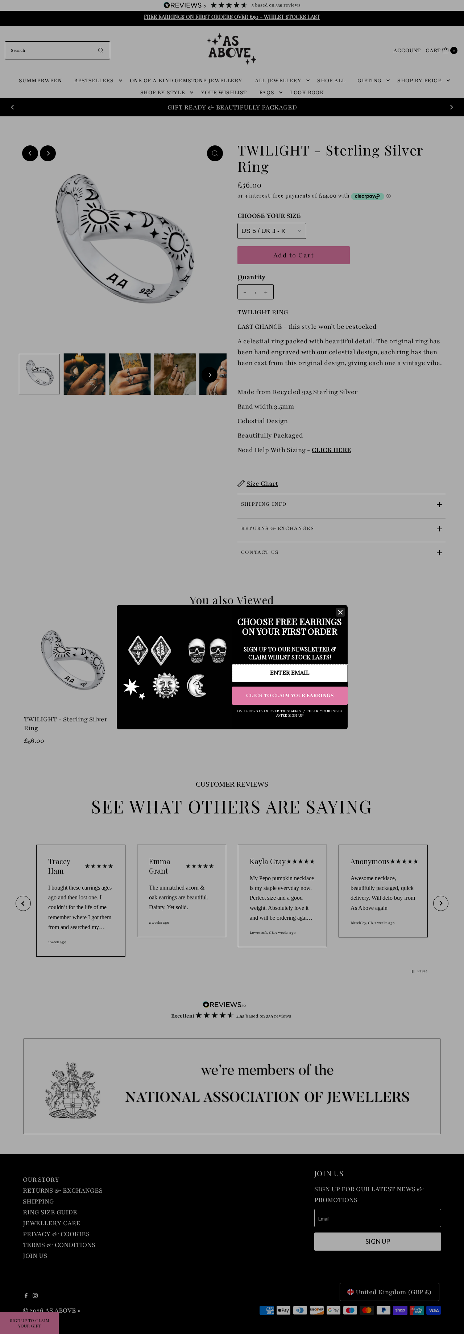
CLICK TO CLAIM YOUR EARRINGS (290, 695)
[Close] (340, 612)
